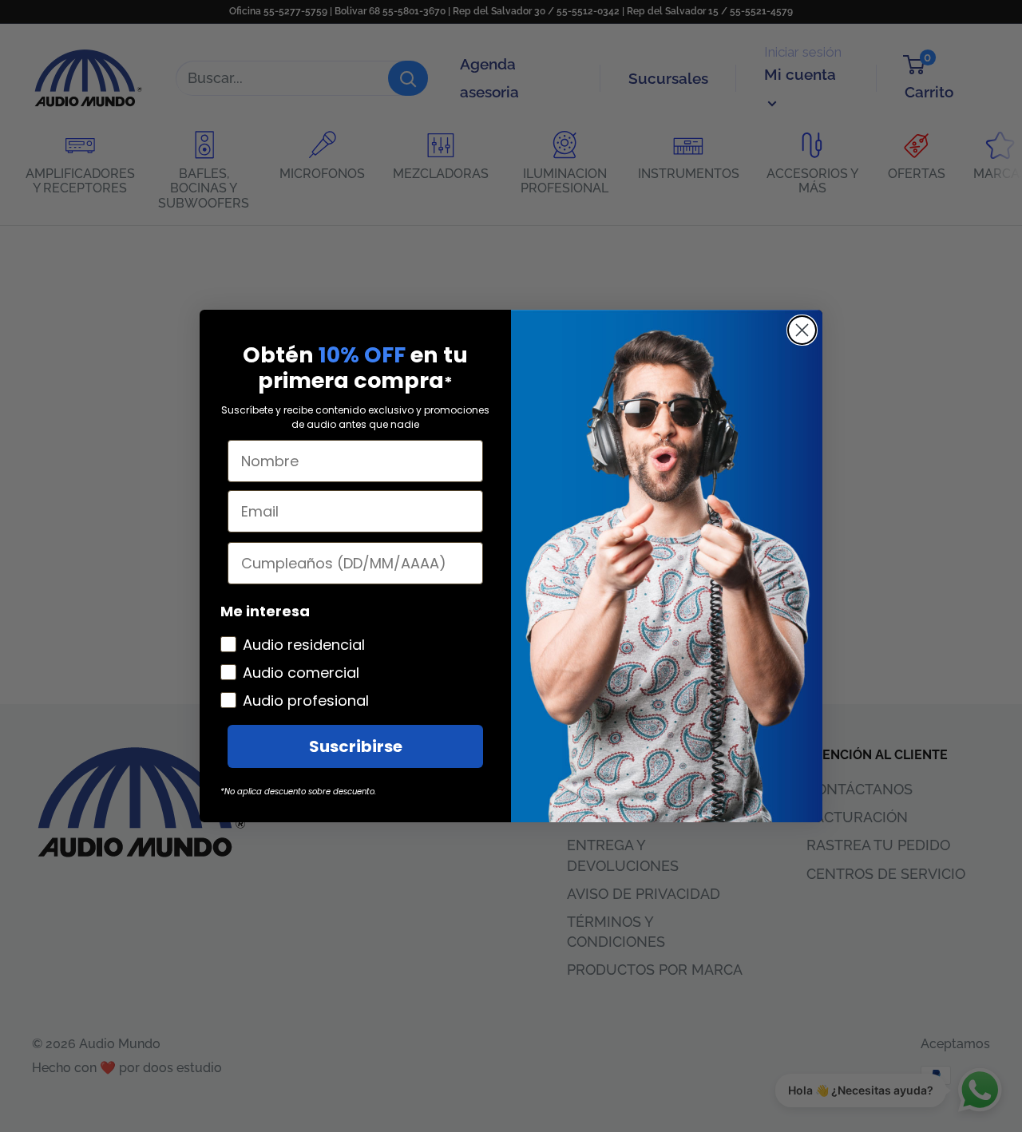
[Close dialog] (802, 330)
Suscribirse (355, 746)
